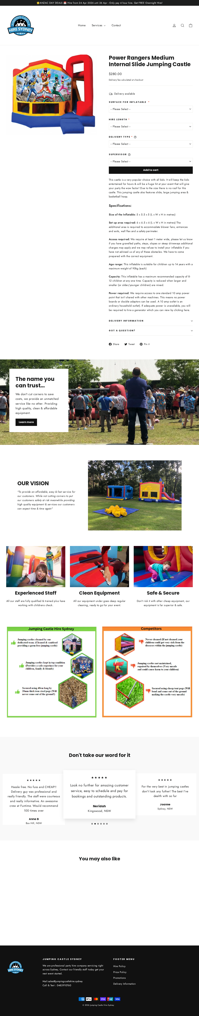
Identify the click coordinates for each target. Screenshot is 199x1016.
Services (97, 25)
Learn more (26, 422)
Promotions (119, 978)
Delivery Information (126, 320)
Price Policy (120, 972)
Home (82, 25)
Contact (116, 25)
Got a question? (122, 330)
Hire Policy (119, 966)
